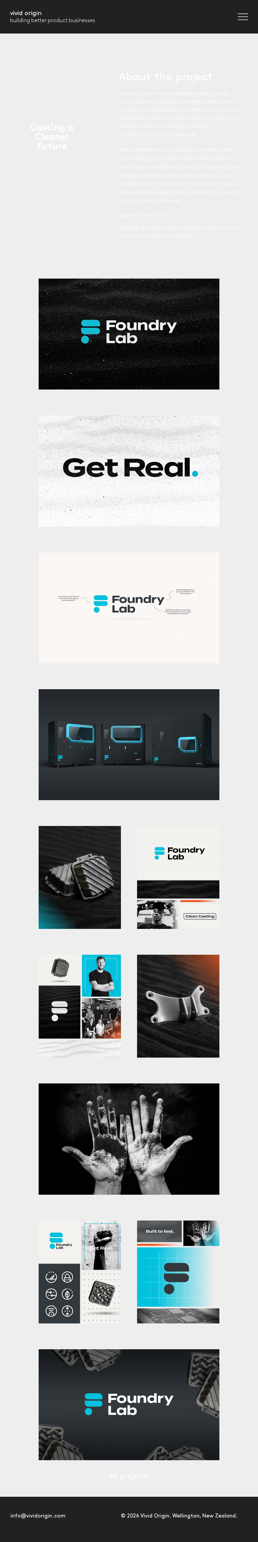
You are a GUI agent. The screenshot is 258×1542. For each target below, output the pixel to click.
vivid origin (26, 13)
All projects (129, 1476)
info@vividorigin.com (38, 1516)
